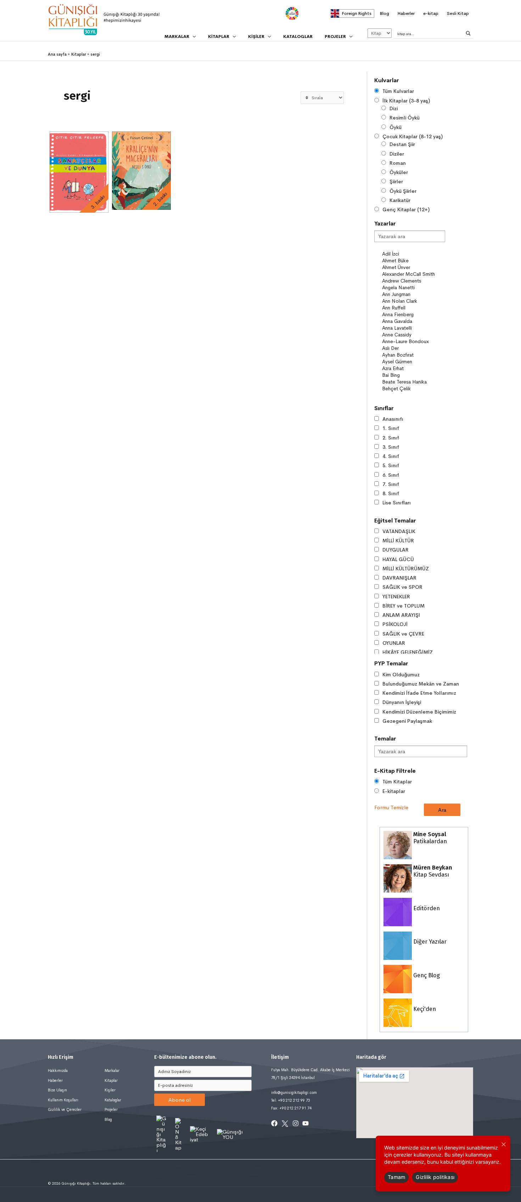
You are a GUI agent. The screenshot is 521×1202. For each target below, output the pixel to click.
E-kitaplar (393, 791)
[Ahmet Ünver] (413, 267)
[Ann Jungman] (413, 294)
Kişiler (110, 1090)
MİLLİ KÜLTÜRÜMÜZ (405, 568)
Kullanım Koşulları (63, 1099)
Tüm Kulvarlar (398, 91)
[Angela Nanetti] (413, 287)
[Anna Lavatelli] (413, 328)
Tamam (396, 1177)
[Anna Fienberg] (413, 314)
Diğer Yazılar (429, 941)
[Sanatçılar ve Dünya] (79, 172)
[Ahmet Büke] (413, 260)
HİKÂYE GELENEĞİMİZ (407, 652)
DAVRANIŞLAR (399, 578)
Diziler (397, 154)
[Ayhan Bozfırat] (413, 355)
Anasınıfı (392, 419)
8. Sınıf (390, 493)
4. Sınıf (390, 456)
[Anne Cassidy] (413, 334)
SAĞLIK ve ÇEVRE (403, 634)
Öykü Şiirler (403, 191)
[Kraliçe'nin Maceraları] (141, 171)
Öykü (396, 127)
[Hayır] (503, 1144)
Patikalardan (429, 838)
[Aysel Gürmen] (413, 361)
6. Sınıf (390, 475)
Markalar (112, 1070)
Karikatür (400, 200)
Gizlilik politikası (435, 1177)
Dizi (394, 108)
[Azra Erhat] (413, 368)
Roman (398, 163)
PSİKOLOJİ (395, 624)
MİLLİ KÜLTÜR (398, 540)
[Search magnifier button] (468, 33)
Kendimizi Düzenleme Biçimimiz (419, 712)
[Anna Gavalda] (413, 321)
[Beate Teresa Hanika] (413, 382)
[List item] (274, 1123)
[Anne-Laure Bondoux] (413, 341)
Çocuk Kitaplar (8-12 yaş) (412, 136)
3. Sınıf (390, 447)
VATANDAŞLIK (398, 531)
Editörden (426, 908)
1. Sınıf (390, 428)
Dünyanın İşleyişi (401, 702)
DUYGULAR (395, 550)
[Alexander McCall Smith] (413, 274)
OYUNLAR (393, 643)
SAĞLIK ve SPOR (402, 587)
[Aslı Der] (413, 348)
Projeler (111, 1109)
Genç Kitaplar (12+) (406, 209)
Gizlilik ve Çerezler (65, 1109)
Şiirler (396, 181)
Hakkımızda (58, 1070)
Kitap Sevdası (432, 871)
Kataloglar (113, 1099)
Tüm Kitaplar (397, 781)
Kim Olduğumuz (401, 674)
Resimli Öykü (405, 117)
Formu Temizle (391, 807)
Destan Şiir (402, 144)
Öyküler (399, 172)
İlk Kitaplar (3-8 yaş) (406, 100)
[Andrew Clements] (413, 281)
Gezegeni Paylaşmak (407, 721)
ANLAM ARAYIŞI (401, 615)
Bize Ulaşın (57, 1090)
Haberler (55, 1080)
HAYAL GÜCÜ (398, 559)
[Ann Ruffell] (413, 307)
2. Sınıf (390, 438)
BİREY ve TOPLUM (403, 606)
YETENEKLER (396, 596)
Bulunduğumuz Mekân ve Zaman (420, 684)
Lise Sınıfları (396, 502)
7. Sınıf (390, 484)
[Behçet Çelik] (413, 388)
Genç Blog (426, 975)
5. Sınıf (390, 465)
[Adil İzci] (413, 254)
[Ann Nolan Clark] (413, 301)
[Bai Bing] (413, 375)
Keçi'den (424, 1009)
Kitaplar (111, 1080)
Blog (108, 1119)
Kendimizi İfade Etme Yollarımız (419, 693)
